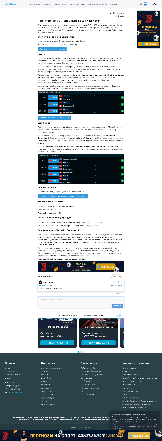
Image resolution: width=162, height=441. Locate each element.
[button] (116, 276)
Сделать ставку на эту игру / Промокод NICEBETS (63, 196)
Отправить (117, 306)
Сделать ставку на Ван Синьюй (54, 118)
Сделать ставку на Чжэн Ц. (52, 49)
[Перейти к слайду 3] (83, 352)
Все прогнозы (116, 285)
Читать (115, 282)
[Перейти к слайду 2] (81, 352)
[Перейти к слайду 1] (79, 352)
